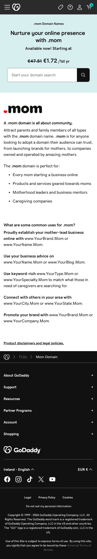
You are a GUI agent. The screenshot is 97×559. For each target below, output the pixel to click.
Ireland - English (17, 469)
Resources (12, 398)
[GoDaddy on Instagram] (18, 481)
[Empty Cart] (89, 7)
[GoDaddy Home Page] (22, 450)
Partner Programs (18, 410)
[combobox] (42, 75)
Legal (27, 497)
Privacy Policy (46, 497)
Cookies (67, 497)
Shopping (11, 434)
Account (10, 422)
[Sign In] (79, 7)
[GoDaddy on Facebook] (7, 481)
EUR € (83, 469)
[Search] (83, 75)
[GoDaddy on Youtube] (52, 481)
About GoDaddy (16, 375)
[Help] (70, 7)
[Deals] (60, 7)
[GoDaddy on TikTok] (29, 481)
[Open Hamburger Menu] (5, 7)
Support (10, 387)
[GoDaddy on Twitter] (41, 481)
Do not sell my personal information (48, 506)
